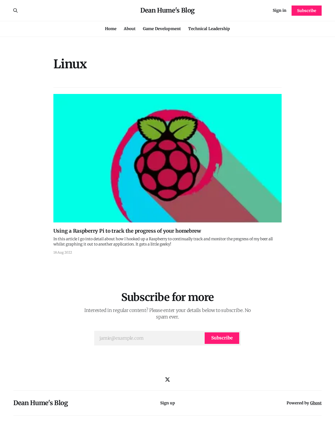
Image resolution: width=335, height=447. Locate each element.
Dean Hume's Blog (167, 10)
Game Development (162, 28)
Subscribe (306, 10)
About (130, 28)
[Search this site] (15, 10)
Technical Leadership (209, 28)
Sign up (167, 402)
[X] (167, 379)
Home (110, 28)
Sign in (279, 10)
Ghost (316, 402)
